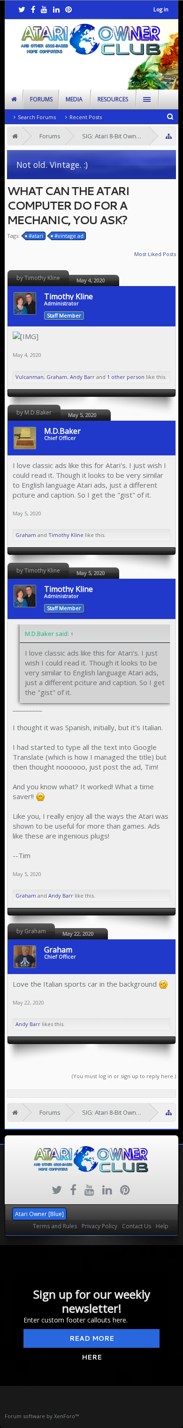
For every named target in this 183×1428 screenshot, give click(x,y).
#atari (36, 235)
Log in (160, 9)
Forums (41, 99)
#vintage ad (69, 235)
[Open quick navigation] (169, 136)
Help (162, 1226)
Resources (113, 99)
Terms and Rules (55, 1226)
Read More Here (91, 1341)
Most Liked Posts (155, 253)
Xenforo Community (91, 1210)
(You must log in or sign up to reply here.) (124, 1076)
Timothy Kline (68, 296)
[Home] (15, 136)
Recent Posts (85, 117)
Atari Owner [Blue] (39, 1214)
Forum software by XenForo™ (42, 1416)
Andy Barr (82, 376)
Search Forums (37, 117)
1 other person (126, 376)
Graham (56, 376)
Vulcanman (29, 376)
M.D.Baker (62, 431)
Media (74, 99)
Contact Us (136, 1226)
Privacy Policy (99, 1226)
